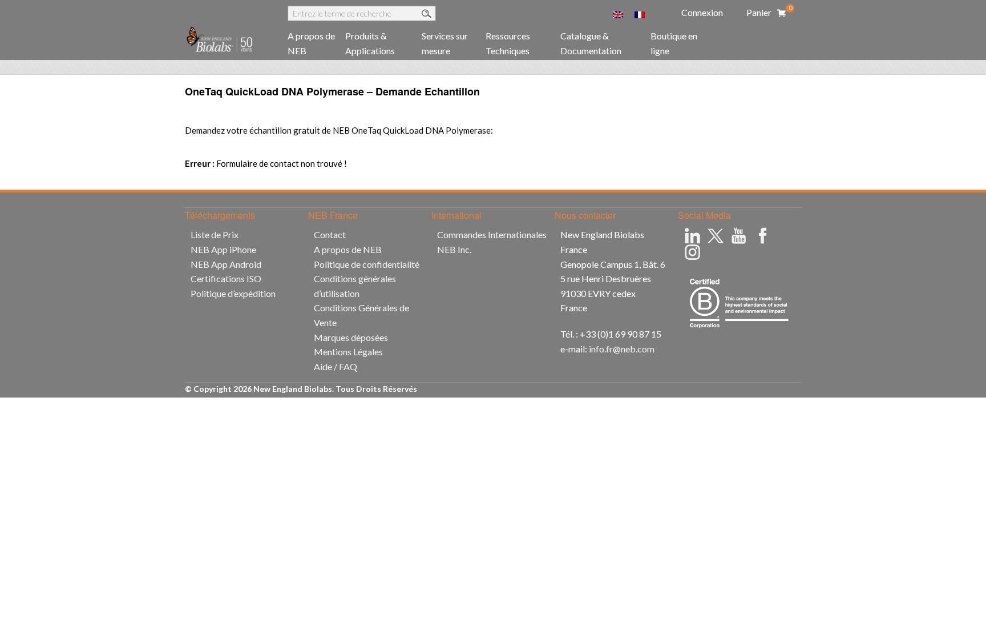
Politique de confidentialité (366, 264)
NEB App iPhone (223, 249)
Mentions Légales (348, 351)
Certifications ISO (226, 278)
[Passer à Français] (639, 13)
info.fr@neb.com (621, 348)
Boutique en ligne (673, 43)
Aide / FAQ (335, 366)
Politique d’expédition (233, 293)
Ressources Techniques (508, 43)
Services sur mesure (445, 43)
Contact (330, 234)
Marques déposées (351, 337)
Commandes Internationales (492, 234)
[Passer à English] (618, 13)
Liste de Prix (215, 234)
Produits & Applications (370, 43)
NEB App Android (226, 264)
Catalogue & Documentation (590, 43)
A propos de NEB (311, 43)
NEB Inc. (454, 249)
